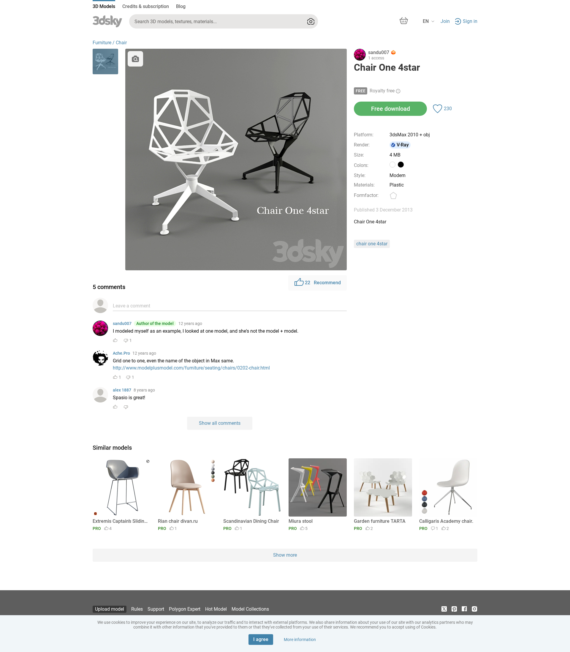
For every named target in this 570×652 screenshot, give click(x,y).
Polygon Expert (184, 609)
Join (445, 21)
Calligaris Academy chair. (446, 521)
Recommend (323, 282)
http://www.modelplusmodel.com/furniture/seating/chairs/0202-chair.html (191, 368)
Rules (137, 609)
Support (156, 609)
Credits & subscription (145, 6)
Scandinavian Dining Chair (251, 521)
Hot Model (216, 609)
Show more (285, 555)
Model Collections (250, 609)
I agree (260, 639)
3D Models (104, 6)
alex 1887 (122, 390)
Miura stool (301, 521)
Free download (390, 108)
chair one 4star (371, 244)
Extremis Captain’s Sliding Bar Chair (121, 521)
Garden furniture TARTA (380, 521)
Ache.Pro (121, 353)
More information (300, 639)
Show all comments (219, 423)
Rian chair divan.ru (178, 521)
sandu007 (122, 323)
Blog (181, 6)
